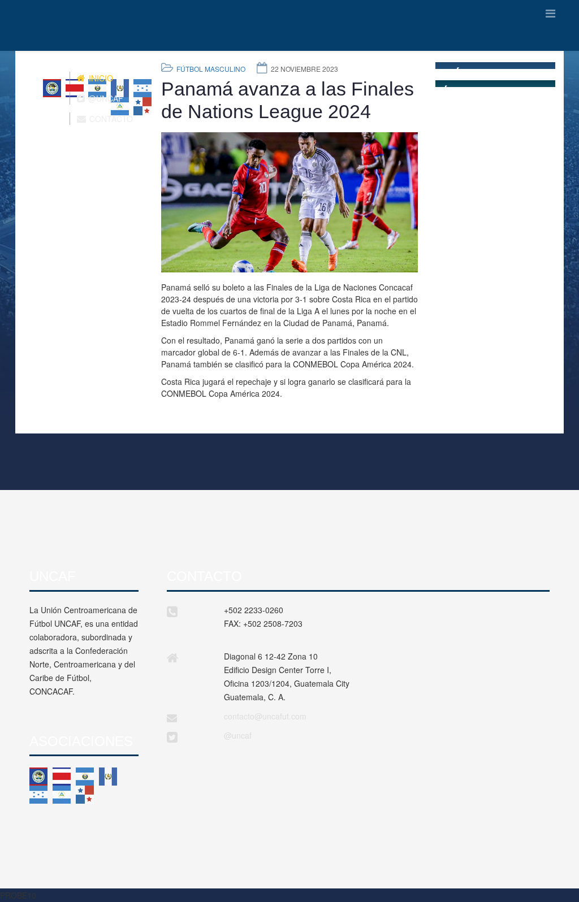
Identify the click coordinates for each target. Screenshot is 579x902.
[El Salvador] (85, 776)
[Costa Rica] (62, 776)
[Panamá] (85, 795)
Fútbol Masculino (210, 68)
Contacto (110, 118)
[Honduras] (38, 795)
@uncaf (238, 735)
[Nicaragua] (62, 795)
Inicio (100, 78)
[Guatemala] (108, 776)
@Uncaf (104, 98)
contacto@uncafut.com (265, 716)
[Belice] (38, 776)
